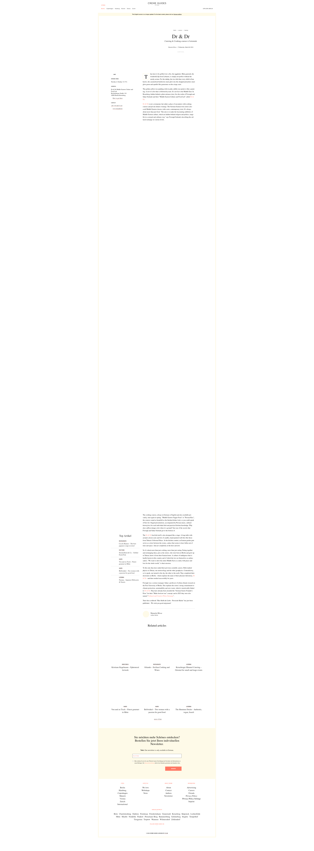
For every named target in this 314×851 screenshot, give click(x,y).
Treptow (147, 819)
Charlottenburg (125, 814)
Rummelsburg (164, 816)
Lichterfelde (195, 814)
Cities (103, 5)
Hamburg (117, 8)
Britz (116, 814)
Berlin (103, 8)
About (168, 787)
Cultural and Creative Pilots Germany (160, 596)
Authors (168, 793)
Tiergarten (138, 819)
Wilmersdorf (165, 819)
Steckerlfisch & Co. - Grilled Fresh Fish (128, 554)
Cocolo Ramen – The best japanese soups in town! (127, 544)
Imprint (191, 801)
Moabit (124, 816)
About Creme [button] (168, 783)
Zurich (133, 8)
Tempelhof (193, 816)
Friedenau (144, 814)
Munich (123, 8)
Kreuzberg (176, 814)
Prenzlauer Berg (151, 816)
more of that (158, 719)
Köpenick (185, 814)
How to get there (118, 98)
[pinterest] (159, 828)
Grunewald (166, 814)
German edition (178, 14)
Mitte (118, 816)
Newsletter (168, 796)
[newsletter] (163, 828)
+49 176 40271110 (116, 106)
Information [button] (191, 783)
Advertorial (180, 51)
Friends (191, 793)
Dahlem (135, 814)
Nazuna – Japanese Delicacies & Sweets (129, 581)
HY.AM (166, 833)
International (122, 804)
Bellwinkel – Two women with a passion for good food (129, 572)
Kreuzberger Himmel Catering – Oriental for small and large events (188, 668)
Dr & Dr (145, 104)
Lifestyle (145, 783)
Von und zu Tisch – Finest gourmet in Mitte (127, 563)
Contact (168, 790)
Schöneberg (176, 816)
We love (145, 787)
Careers (191, 790)
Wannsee (155, 819)
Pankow (140, 816)
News (145, 793)
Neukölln (132, 816)
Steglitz (185, 816)
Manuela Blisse (172, 47)
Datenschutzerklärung (150, 763)
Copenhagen (109, 8)
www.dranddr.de (117, 109)
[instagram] (154, 828)
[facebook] (150, 828)
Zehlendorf (175, 819)
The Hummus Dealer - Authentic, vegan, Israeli (188, 710)
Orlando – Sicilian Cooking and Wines (157, 668)
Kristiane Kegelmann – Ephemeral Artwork (125, 668)
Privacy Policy (191, 796)
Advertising (191, 787)
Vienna (129, 8)
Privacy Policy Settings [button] (191, 798)
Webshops (146, 790)
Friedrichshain (155, 814)
